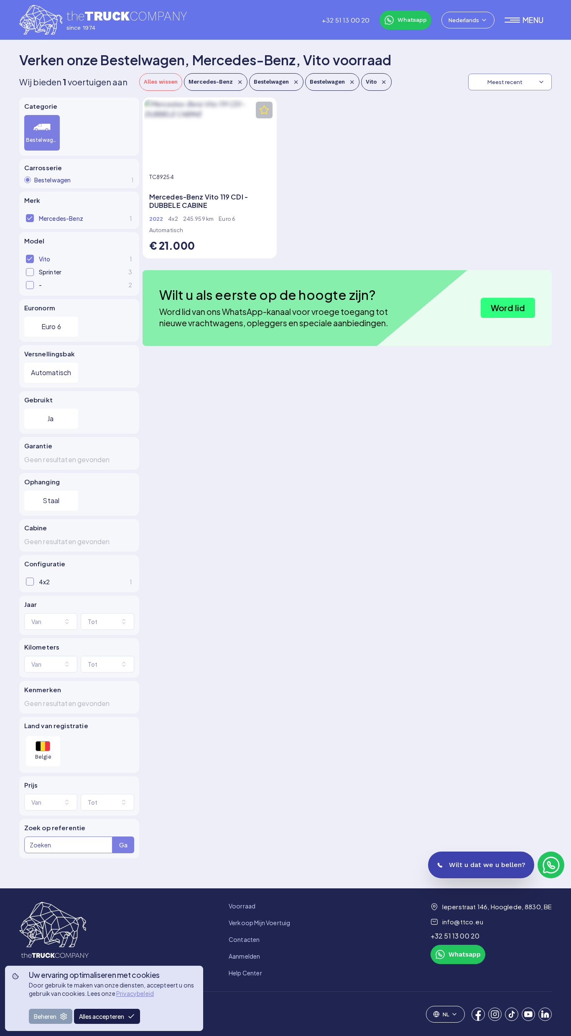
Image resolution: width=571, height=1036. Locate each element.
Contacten (244, 939)
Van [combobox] (36, 621)
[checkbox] (30, 218)
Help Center (245, 973)
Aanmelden (244, 956)
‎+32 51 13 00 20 (346, 20)
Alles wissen (161, 82)
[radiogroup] (79, 133)
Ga (123, 845)
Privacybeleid (135, 993)
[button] (528, 20)
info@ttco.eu (462, 922)
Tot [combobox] (92, 621)
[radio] (27, 180)
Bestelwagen (271, 82)
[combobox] (468, 20)
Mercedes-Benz (211, 82)
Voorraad (242, 906)
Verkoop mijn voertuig (259, 922)
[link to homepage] (54, 939)
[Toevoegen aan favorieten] (264, 110)
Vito (371, 82)
